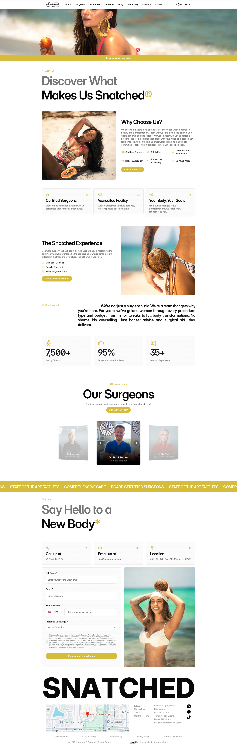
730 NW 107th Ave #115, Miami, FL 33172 (170, 559)
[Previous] (100, 443)
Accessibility (116, 736)
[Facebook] (189, 712)
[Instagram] (189, 706)
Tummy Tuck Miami (164, 716)
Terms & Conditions (172, 736)
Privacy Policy (142, 736)
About (137, 705)
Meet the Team (141, 716)
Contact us (139, 709)
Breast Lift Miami (162, 719)
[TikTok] (189, 717)
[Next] (136, 443)
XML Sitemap (61, 736)
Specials (138, 712)
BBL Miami (159, 709)
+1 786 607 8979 (54, 559)
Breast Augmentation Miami (168, 722)
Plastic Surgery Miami (165, 705)
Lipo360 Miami (161, 712)
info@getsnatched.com (110, 559)
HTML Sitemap (89, 736)
